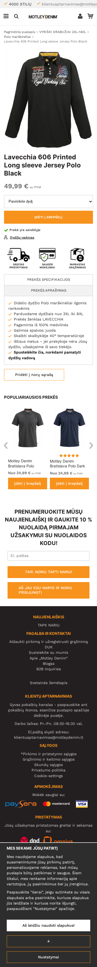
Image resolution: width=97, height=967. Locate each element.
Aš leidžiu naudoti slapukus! (48, 925)
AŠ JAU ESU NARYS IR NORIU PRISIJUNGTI (45, 590)
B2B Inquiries (48, 669)
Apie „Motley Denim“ (49, 658)
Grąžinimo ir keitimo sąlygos (49, 759)
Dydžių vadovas (22, 237)
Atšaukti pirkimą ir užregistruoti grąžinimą (48, 641)
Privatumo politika (48, 770)
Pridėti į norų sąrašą (34, 374)
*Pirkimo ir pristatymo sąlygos (49, 754)
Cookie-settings (48, 776)
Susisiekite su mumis (48, 652)
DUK (49, 647)
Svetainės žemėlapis (48, 683)
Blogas (48, 663)
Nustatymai (48, 957)
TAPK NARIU (49, 625)
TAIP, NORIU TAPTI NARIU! (48, 572)
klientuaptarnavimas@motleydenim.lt (48, 737)
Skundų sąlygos (48, 765)
